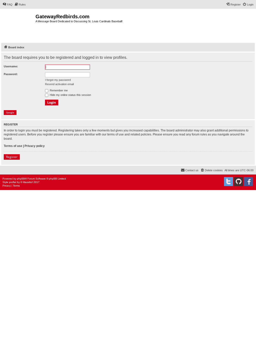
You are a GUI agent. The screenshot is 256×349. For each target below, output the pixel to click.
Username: (11, 66)
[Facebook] (248, 181)
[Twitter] (228, 181)
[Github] (238, 181)
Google (10, 112)
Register (12, 157)
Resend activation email (59, 84)
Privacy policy (34, 146)
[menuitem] (7, 5)
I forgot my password (58, 79)
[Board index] (18, 25)
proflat (12, 182)
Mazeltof (28, 182)
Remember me (58, 90)
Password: (11, 74)
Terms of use (13, 146)
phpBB (21, 178)
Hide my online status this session (70, 94)
